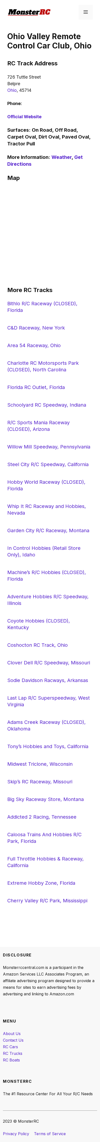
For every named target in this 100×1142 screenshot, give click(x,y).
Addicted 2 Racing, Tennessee (41, 817)
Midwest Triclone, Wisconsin (40, 764)
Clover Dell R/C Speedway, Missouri (48, 663)
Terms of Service (50, 1133)
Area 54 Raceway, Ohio (34, 345)
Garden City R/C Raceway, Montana (48, 530)
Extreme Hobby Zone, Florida (41, 883)
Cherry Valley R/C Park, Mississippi (47, 901)
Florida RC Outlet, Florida (36, 387)
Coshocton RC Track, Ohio (37, 645)
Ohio (12, 90)
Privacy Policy (16, 1133)
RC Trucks (12, 1053)
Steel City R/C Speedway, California (48, 464)
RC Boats (11, 1060)
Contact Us (13, 1040)
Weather (61, 157)
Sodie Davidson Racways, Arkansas (47, 680)
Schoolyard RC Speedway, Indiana (46, 405)
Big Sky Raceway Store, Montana (45, 799)
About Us (12, 1033)
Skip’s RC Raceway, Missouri (39, 782)
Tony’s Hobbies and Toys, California (47, 746)
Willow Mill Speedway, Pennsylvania (48, 447)
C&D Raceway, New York (36, 328)
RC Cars (10, 1046)
